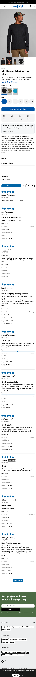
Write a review (11, 186)
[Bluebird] (15, 91)
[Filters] (28, 185)
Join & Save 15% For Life (25, 627)
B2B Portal (12, 655)
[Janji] (18, 6)
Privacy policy (23, 668)
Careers (12, 642)
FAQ (27, 652)
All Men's (3, 68)
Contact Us (20, 655)
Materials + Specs (7, 163)
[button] (5, 82)
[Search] (6, 6)
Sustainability (22, 639)
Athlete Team (13, 639)
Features (4, 158)
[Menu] (2, 6)
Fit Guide (5, 655)
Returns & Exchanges (18, 652)
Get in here (5, 622)
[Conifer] (9, 91)
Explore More (5, 635)
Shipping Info (6, 652)
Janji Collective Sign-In (9, 627)
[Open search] (23, 185)
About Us (5, 639)
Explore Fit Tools (8, 131)
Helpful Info (5, 647)
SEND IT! (10, 609)
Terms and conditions (7, 668)
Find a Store (6, 629)
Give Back (5, 642)
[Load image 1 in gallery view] (18, 33)
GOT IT (16, 675)
